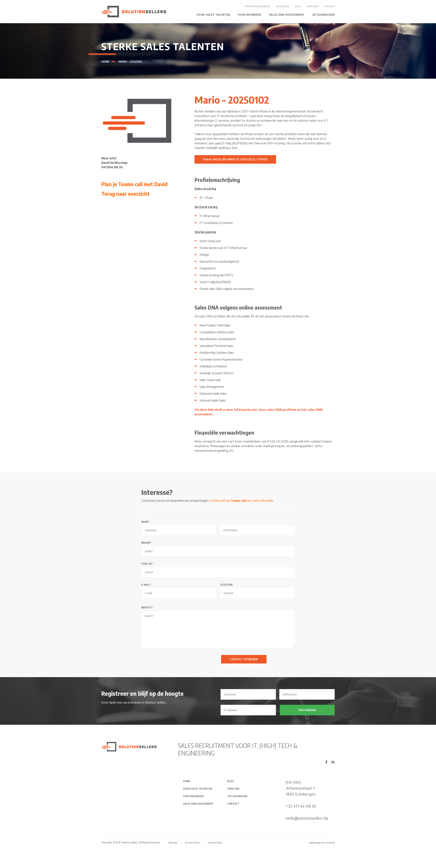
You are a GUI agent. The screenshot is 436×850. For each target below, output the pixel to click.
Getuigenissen (323, 14)
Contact (329, 6)
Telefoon (226, 584)
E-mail (146, 584)
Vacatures (282, 6)
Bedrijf (146, 542)
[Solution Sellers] (133, 11)
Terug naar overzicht (125, 193)
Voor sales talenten (213, 14)
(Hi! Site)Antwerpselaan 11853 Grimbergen (300, 788)
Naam (145, 521)
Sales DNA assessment (287, 14)
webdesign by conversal (322, 842)
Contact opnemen (244, 659)
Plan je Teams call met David (134, 184)
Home (105, 61)
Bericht (147, 607)
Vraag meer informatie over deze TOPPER (235, 159)
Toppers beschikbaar (257, 6)
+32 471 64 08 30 (301, 806)
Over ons (312, 6)
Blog (298, 6)
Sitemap (172, 842)
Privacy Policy (192, 842)
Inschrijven (307, 710)
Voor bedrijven (249, 14)
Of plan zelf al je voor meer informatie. (242, 500)
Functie (147, 563)
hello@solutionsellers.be (307, 818)
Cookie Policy (215, 842)
